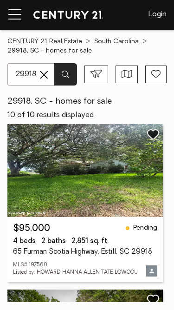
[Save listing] (153, 134)
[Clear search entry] (44, 75)
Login (157, 14)
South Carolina (116, 41)
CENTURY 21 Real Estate (44, 41)
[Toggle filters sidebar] (96, 74)
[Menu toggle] (14, 14)
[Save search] (156, 74)
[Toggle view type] (127, 74)
